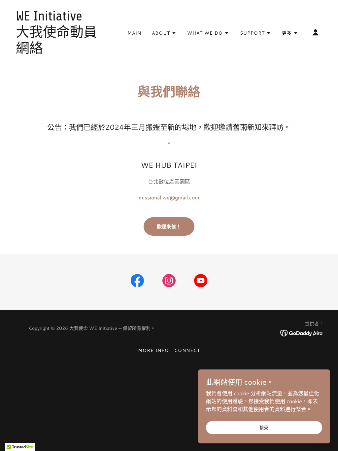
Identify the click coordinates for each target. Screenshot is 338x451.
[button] (164, 33)
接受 (264, 427)
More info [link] (153, 350)
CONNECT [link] (187, 350)
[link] (59, 50)
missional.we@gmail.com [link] (169, 197)
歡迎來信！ (169, 226)
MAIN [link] (134, 33)
